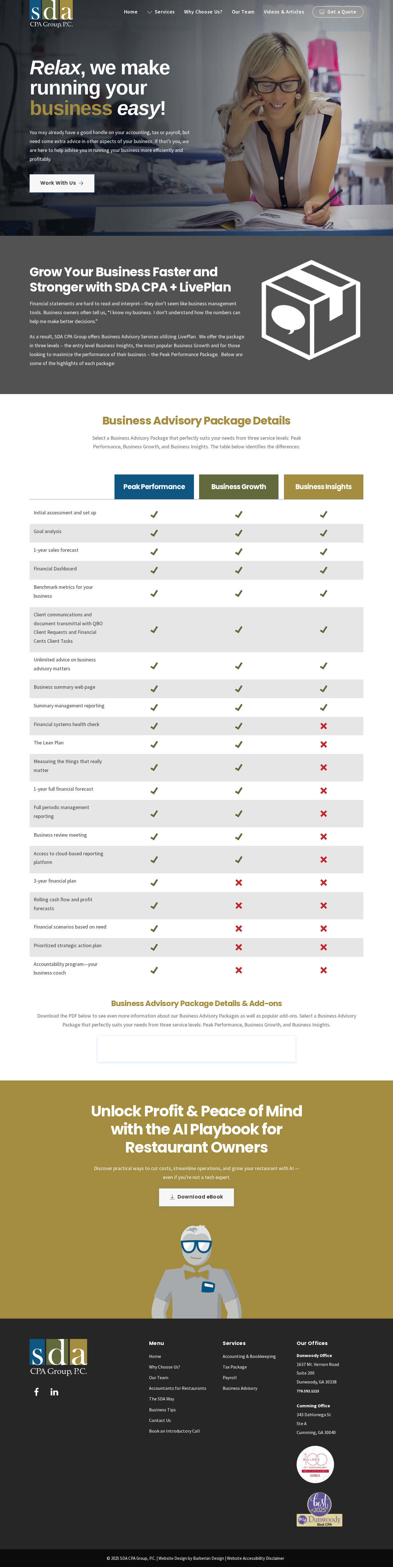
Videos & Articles (284, 12)
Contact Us (160, 1420)
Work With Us (58, 183)
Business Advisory (240, 1388)
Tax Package (235, 1367)
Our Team (243, 12)
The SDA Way (161, 1399)
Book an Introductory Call (174, 1431)
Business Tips (162, 1409)
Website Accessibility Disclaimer (255, 1558)
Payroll (230, 1377)
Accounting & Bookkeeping (249, 1356)
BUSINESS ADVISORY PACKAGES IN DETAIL (201, 1048)
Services (164, 12)
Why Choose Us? (203, 12)
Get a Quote (341, 12)
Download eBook (200, 1196)
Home (131, 12)
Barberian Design (208, 1558)
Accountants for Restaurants (177, 1388)
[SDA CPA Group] (51, 26)
